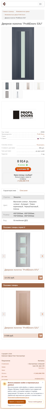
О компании (5, 364)
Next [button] (42, 256)
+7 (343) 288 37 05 (23, 181)
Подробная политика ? (15, 405)
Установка (5, 379)
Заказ (3, 370)
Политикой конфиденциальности (18, 397)
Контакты (41, 368)
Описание (24, 190)
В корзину (22, 169)
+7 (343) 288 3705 (39, 373)
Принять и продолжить (16, 402)
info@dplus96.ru (39, 378)
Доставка (4, 376)
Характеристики (9, 190)
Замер (3, 367)
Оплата (4, 373)
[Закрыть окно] (42, 382)
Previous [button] (3, 256)
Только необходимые (35, 402)
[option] (23, 256)
